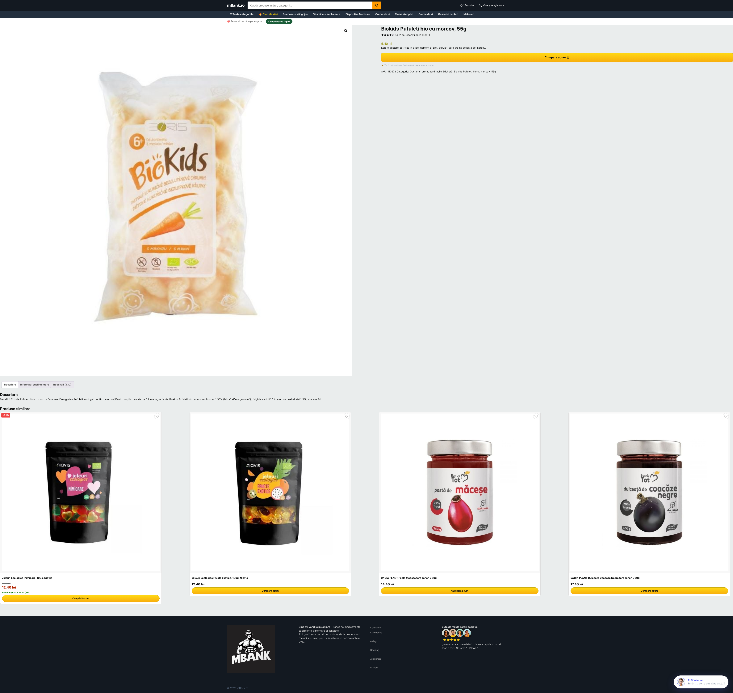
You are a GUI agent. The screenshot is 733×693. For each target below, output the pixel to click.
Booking (374, 650)
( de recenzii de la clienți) (412, 34)
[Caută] (376, 5)
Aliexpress (375, 658)
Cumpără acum (80, 598)
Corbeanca (376, 632)
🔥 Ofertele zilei (268, 14)
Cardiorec (375, 627)
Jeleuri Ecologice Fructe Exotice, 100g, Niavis (220, 577)
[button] (345, 30)
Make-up (468, 14)
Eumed (374, 667)
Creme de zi (382, 14)
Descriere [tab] (10, 384)
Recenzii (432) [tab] (62, 384)
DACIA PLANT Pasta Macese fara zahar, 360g (409, 577)
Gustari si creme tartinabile (426, 71)
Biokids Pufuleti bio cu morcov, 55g (475, 71)
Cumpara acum (555, 57)
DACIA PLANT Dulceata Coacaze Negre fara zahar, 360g (605, 577)
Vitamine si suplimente (326, 14)
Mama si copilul (404, 14)
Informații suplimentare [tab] (34, 384)
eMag (373, 641)
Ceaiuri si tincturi (448, 14)
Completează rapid (279, 21)
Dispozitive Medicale (358, 14)
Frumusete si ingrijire (295, 14)
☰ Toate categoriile (241, 14)
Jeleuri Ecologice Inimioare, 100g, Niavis (27, 577)
